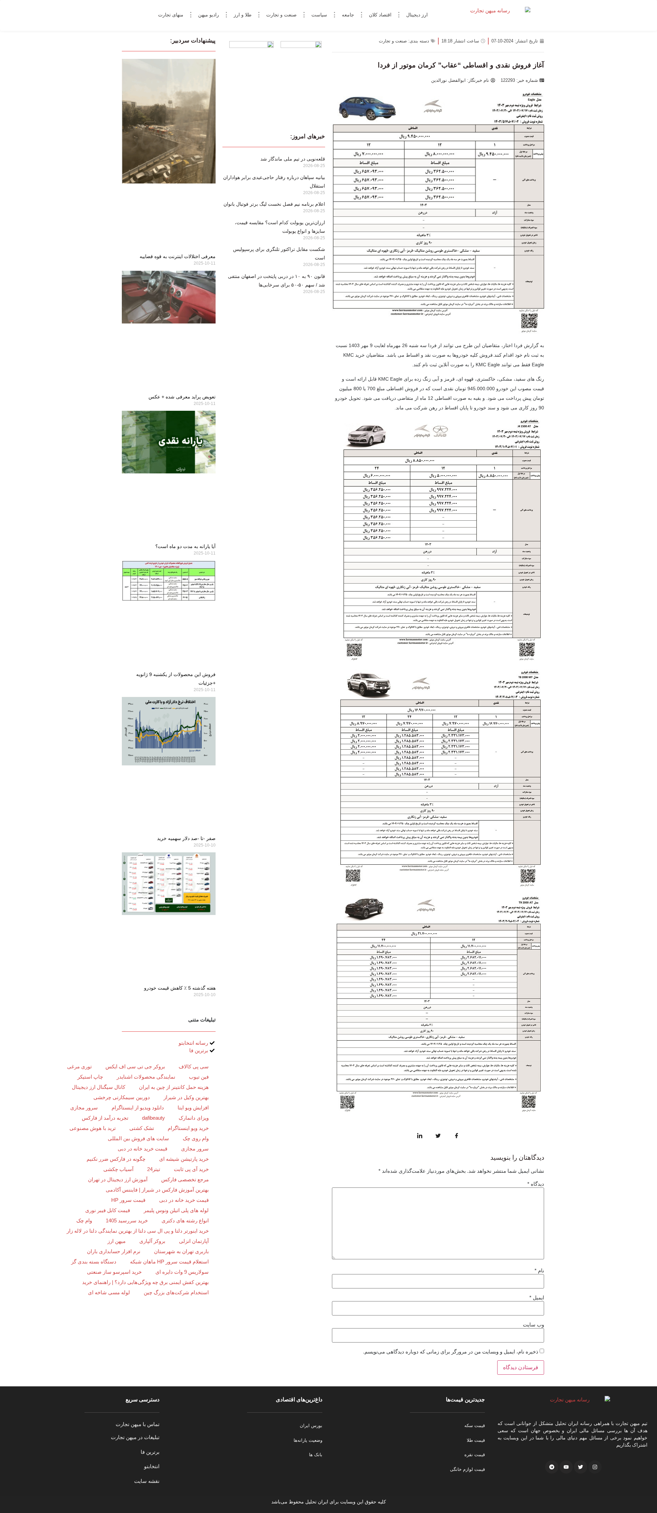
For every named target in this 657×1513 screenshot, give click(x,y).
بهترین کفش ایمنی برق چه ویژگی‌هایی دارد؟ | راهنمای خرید (145, 1282)
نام (539, 1270)
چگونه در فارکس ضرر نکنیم (116, 1159)
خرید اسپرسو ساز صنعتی (114, 1272)
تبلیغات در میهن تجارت (135, 1437)
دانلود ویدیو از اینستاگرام (138, 1107)
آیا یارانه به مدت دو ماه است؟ (185, 546)
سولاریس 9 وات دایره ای (182, 1272)
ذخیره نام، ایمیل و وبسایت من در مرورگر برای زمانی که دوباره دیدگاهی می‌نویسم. (450, 1351)
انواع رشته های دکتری (185, 1220)
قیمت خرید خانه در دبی (142, 1149)
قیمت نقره (474, 1454)
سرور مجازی (84, 1107)
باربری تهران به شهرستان (181, 1251)
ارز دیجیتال (417, 14)
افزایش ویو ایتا (193, 1107)
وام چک (84, 1220)
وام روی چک (196, 1138)
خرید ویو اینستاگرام (188, 1128)
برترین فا (150, 1452)
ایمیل (536, 1297)
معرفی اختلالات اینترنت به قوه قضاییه (178, 256)
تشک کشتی (141, 1128)
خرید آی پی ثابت (191, 1169)
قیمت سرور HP (128, 1200)
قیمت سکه (474, 1425)
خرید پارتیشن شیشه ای (184, 1159)
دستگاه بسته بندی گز (93, 1261)
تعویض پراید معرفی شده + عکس (182, 396)
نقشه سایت (146, 1481)
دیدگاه (535, 1183)
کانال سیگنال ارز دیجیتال (98, 1087)
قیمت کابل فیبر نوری (107, 1210)
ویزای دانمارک (194, 1118)
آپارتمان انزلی (194, 1241)
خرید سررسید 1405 (127, 1220)
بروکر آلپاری (152, 1241)
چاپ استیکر (90, 1077)
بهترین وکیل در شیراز (186, 1097)
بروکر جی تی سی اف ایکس (135, 1066)
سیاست (319, 14)
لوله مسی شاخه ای (109, 1292)
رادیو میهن (208, 14)
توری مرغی (79, 1066)
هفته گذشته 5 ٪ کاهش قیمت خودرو (180, 988)
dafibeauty (153, 1118)
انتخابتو (151, 1466)
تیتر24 (153, 1169)
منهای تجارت (170, 14)
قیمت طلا (476, 1440)
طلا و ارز (243, 14)
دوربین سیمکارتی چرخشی (121, 1097)
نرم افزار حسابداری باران (113, 1251)
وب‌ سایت (533, 1324)
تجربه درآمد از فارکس (105, 1118)
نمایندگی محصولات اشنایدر (146, 1077)
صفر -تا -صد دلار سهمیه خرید (186, 838)
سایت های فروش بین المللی (138, 1138)
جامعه (348, 14)
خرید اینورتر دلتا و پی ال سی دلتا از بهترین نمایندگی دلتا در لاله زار (138, 1231)
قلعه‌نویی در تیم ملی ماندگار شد (292, 159)
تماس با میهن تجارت (137, 1424)
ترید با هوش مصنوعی (92, 1128)
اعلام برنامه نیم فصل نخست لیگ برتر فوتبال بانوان (274, 204)
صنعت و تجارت (281, 14)
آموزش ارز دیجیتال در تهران (117, 1179)
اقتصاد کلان (380, 14)
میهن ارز (116, 1241)
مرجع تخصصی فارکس (185, 1179)
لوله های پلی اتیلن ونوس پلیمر (176, 1210)
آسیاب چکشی (118, 1169)
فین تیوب (199, 1077)
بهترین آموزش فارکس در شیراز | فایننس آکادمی (157, 1190)
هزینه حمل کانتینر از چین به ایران (174, 1087)
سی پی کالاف (194, 1066)
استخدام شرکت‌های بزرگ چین (176, 1292)
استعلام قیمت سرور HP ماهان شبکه (169, 1261)
